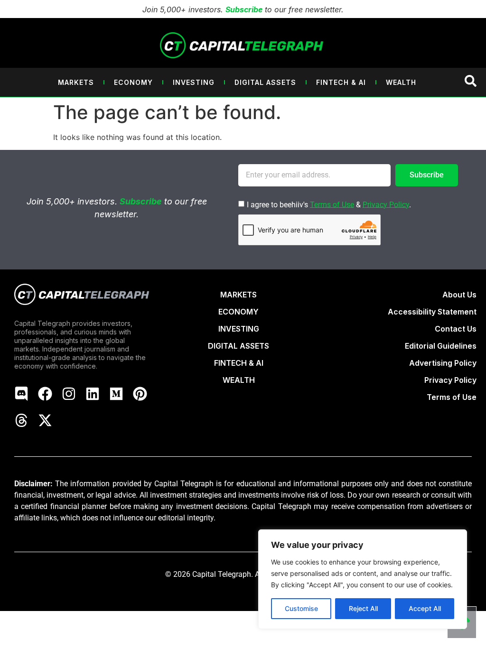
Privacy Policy (386, 204)
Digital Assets (265, 82)
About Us (459, 294)
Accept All (425, 608)
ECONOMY (238, 311)
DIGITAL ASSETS (238, 346)
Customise (301, 608)
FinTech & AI (341, 82)
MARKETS (238, 294)
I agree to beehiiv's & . (329, 204)
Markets (76, 82)
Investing (194, 82)
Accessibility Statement (432, 311)
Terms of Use (332, 204)
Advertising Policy (443, 363)
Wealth (401, 82)
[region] (362, 579)
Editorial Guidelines (441, 346)
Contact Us (456, 328)
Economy (133, 82)
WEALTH (239, 380)
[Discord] (21, 394)
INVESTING (238, 328)
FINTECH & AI (238, 363)
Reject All (363, 608)
